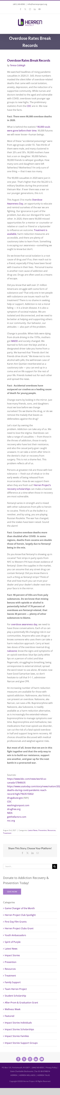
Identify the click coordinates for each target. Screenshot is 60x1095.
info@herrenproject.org (37, 4)
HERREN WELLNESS (27, 1075)
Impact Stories (12, 955)
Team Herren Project (16, 989)
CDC (29, 106)
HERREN (13, 1075)
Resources (52, 830)
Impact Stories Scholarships (19, 1029)
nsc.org (11, 820)
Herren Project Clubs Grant (19, 928)
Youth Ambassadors (15, 935)
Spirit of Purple (13, 941)
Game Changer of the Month (20, 908)
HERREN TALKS (43, 1075)
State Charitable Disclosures (21, 1071)
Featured (9, 1015)
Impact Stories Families (17, 1036)
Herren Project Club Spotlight (20, 915)
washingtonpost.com (18, 805)
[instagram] (30, 1059)
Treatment (7, 833)
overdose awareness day (24, 624)
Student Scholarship (15, 995)
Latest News (33, 830)
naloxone (12, 650)
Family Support (13, 982)
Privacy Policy (51, 1067)
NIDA (9, 812)
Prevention (42, 830)
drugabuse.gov (15, 797)
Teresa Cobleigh (17, 65)
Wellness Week (12, 1009)
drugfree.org (14, 809)
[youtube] (41, 1059)
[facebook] (18, 1059)
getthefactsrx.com (16, 816)
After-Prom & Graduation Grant (21, 1002)
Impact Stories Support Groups (21, 1042)
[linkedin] (36, 1059)
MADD (14, 341)
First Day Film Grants (16, 921)
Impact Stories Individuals (18, 1022)
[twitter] (24, 1059)
